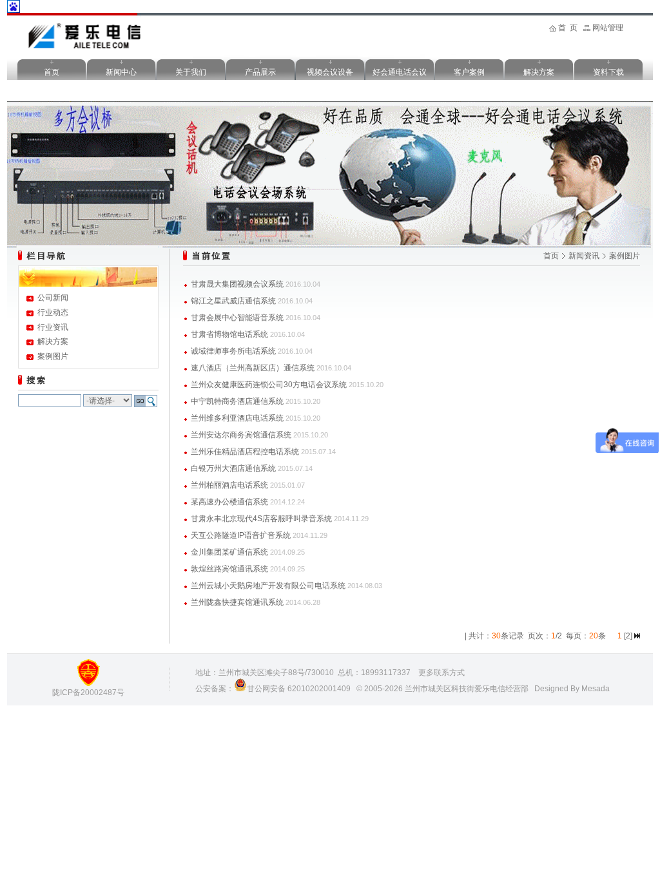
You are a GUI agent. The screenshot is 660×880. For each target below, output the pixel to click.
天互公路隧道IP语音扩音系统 (241, 535)
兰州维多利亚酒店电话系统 (237, 418)
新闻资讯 (583, 255)
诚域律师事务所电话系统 (233, 351)
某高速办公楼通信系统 (229, 501)
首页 (51, 72)
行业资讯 (52, 327)
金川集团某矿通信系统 (229, 552)
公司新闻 (52, 297)
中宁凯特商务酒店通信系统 (237, 401)
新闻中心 (121, 72)
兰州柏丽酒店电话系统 (229, 485)
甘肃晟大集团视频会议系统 (237, 284)
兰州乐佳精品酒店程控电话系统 (245, 451)
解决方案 (538, 72)
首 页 (568, 27)
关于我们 (190, 72)
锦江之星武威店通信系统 (233, 300)
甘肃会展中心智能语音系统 (237, 317)
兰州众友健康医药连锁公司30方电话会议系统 (269, 384)
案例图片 (52, 356)
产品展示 (260, 72)
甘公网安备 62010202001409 (299, 688)
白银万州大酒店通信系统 (233, 468)
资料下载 (608, 72)
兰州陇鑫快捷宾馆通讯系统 (237, 602)
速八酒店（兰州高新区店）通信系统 (253, 367)
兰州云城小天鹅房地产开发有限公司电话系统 (268, 585)
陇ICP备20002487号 (88, 692)
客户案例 (469, 72)
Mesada (595, 688)
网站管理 (607, 27)
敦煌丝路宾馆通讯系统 (229, 568)
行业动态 (52, 312)
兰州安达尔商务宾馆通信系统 (241, 434)
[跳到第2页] (637, 635)
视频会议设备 (330, 72)
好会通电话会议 (400, 72)
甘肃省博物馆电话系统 (229, 334)
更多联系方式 (441, 672)
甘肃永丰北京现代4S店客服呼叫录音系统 (261, 518)
